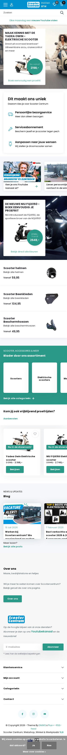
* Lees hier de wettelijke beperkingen (21, 653)
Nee (49, 745)
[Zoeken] (62, 12)
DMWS (42, 725)
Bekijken (15, 469)
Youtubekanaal (42, 631)
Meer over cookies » (34, 751)
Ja (33, 745)
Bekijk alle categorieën (17, 398)
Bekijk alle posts (12, 546)
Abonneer (53, 647)
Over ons (12, 598)
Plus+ (51, 725)
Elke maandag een (34, 20)
